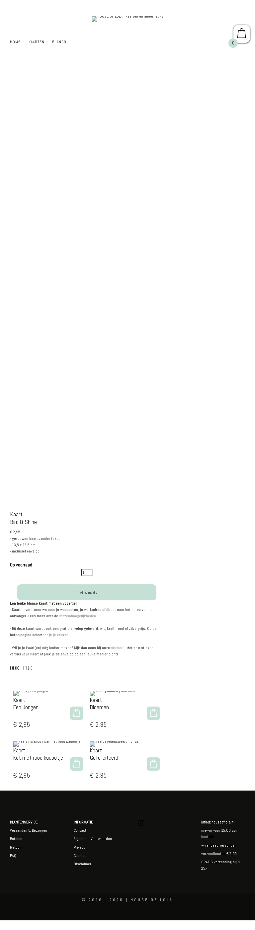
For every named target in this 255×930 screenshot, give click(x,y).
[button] (76, 713)
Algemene (82, 838)
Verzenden (18, 830)
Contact (80, 830)
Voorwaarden (101, 838)
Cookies (80, 855)
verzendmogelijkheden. (78, 616)
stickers (118, 647)
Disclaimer (82, 864)
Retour (15, 847)
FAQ (13, 855)
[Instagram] (141, 825)
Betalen (16, 838)
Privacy (79, 847)
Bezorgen (39, 830)
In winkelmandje (87, 592)
